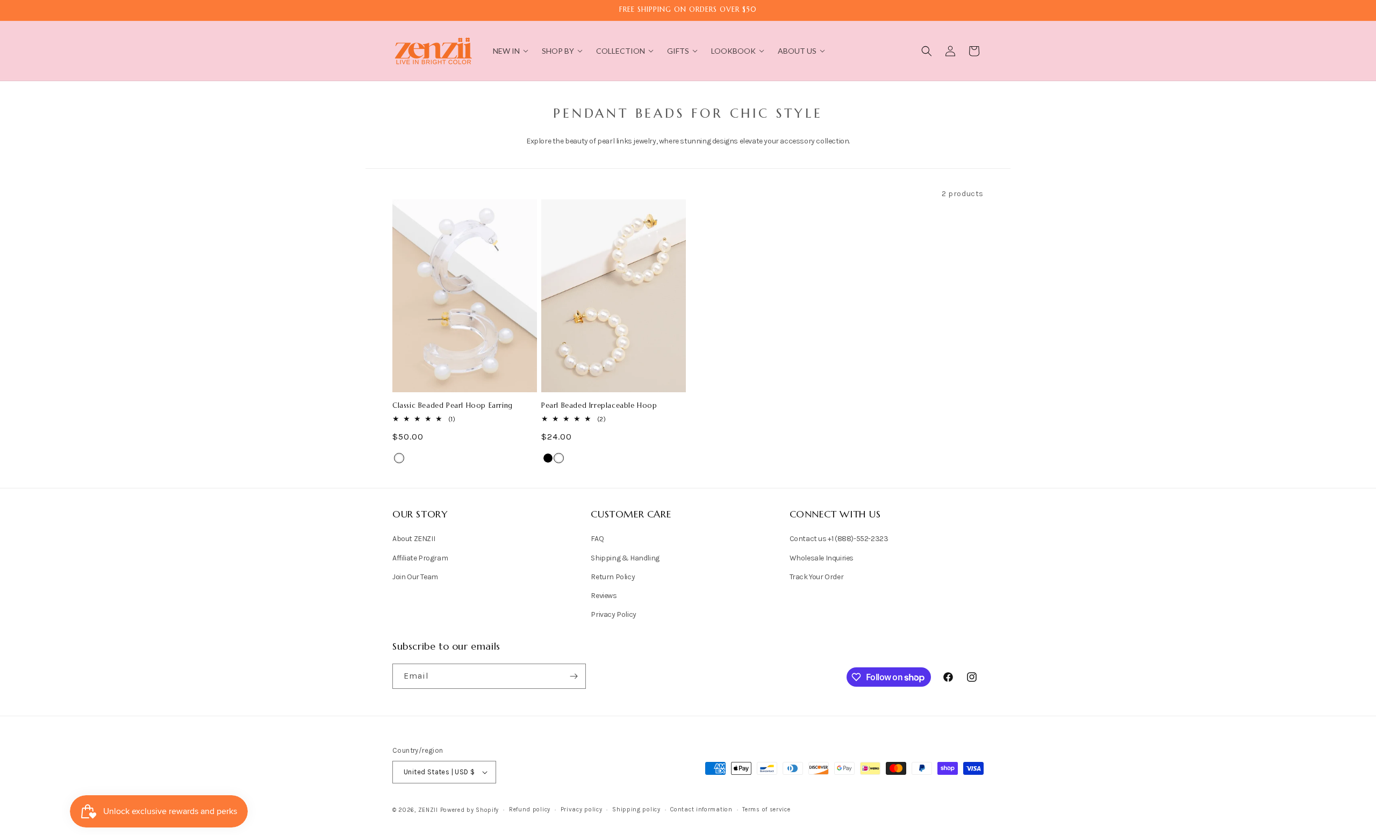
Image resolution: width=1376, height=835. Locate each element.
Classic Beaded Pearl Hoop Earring (452, 405)
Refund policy (529, 809)
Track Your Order (817, 576)
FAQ (597, 538)
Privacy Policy (613, 614)
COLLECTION (620, 50)
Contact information (701, 809)
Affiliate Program (420, 558)
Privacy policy (582, 809)
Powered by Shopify (469, 810)
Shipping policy (636, 809)
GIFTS (678, 50)
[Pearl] (399, 458)
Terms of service (766, 809)
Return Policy (613, 576)
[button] (926, 51)
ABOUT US (797, 50)
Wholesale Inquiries (822, 558)
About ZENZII (413, 538)
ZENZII (428, 810)
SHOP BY (558, 50)
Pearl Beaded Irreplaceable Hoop (599, 405)
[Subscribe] (573, 676)
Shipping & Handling (625, 558)
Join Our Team (415, 576)
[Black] (548, 458)
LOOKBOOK (733, 50)
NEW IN (506, 50)
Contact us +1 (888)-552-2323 (839, 538)
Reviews (604, 595)
